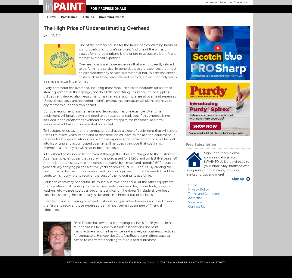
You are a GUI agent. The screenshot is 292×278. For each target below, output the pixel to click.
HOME (51, 17)
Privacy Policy (198, 189)
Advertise (195, 198)
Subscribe (195, 202)
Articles (88, 17)
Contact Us (196, 206)
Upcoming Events (111, 17)
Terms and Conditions (204, 194)
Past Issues (69, 17)
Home (193, 185)
